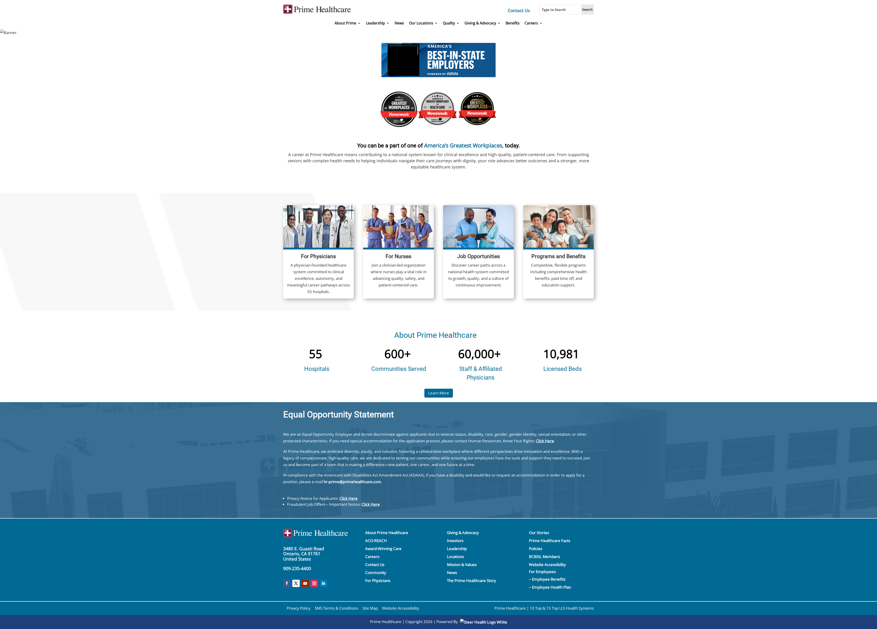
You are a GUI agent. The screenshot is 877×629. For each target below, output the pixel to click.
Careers (531, 23)
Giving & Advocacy (480, 23)
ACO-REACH (376, 540)
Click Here (545, 440)
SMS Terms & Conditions (336, 608)
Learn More (438, 393)
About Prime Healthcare (386, 532)
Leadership (375, 23)
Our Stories (539, 532)
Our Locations (421, 23)
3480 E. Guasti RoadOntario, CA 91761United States (303, 554)
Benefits (513, 23)
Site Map (370, 608)
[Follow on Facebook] (287, 583)
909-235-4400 (297, 568)
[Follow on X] (296, 583)
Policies (535, 548)
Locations (455, 556)
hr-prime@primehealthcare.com (352, 481)
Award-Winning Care (383, 548)
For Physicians (377, 580)
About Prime (345, 23)
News (399, 23)
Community (375, 572)
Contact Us (519, 10)
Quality (449, 23)
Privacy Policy (298, 608)
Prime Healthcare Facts (549, 540)
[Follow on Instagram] (314, 583)
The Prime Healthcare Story (471, 580)
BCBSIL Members (544, 556)
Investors (455, 540)
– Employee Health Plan (550, 587)
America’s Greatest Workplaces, (464, 145)
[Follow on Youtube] (305, 583)
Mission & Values (462, 564)
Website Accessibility (547, 564)
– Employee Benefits (547, 579)
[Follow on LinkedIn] (323, 583)
